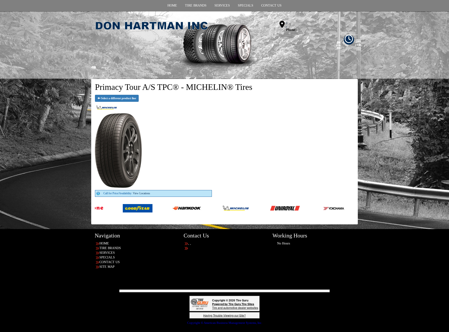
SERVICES (107, 252)
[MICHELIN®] (199, 208)
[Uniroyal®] (248, 208)
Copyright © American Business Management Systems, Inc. (224, 323)
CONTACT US (109, 262)
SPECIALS (107, 257)
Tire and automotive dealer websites (235, 306)
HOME (104, 243)
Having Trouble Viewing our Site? (224, 315)
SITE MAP (107, 266)
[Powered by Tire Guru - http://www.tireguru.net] (199, 303)
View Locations (141, 193)
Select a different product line (118, 98)
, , (286, 24)
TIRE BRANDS (110, 248)
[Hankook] (149, 208)
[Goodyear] (100, 208)
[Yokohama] (297, 208)
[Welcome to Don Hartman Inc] (176, 44)
